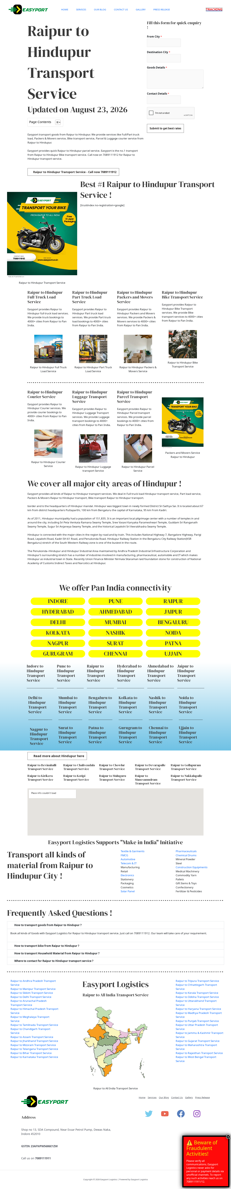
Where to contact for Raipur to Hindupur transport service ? (53, 961)
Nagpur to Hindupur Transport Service (39, 736)
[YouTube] (165, 1114)
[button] (214, 9)
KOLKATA (58, 633)
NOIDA (173, 633)
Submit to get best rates (165, 128)
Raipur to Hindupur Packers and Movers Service (135, 297)
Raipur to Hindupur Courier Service (45, 394)
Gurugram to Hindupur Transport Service (130, 735)
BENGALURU (173, 622)
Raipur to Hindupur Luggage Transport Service (89, 396)
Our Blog (100, 9)
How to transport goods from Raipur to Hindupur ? (48, 925)
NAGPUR (57, 643)
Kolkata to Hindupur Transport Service (128, 705)
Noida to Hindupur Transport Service (188, 705)
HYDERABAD (58, 611)
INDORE (58, 601)
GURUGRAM (58, 653)
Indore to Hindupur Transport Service (36, 673)
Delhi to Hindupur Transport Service (37, 705)
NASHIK (115, 633)
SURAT (115, 643)
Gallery (141, 9)
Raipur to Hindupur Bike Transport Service (182, 295)
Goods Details (157, 67)
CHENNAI (115, 653)
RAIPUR (173, 601)
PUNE (115, 601)
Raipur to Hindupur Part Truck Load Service (89, 297)
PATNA (173, 643)
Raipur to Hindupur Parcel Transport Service (134, 396)
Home (64, 9)
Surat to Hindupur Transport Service (67, 735)
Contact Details (158, 93)
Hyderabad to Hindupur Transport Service (129, 673)
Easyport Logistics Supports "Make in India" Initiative (115, 842)
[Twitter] (149, 1114)
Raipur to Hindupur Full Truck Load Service (45, 297)
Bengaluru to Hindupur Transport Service (100, 705)
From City (154, 36)
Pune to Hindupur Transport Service (66, 673)
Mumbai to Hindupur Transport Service (67, 705)
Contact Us (121, 9)
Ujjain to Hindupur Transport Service (188, 735)
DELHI (58, 622)
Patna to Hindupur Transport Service (97, 735)
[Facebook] (181, 1114)
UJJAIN (173, 653)
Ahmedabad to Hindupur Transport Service (160, 673)
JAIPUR (173, 611)
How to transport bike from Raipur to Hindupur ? (46, 946)
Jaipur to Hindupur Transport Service (186, 673)
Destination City (158, 52)
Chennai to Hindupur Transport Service (158, 735)
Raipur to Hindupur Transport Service (96, 673)
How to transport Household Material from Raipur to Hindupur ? (56, 953)
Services (81, 9)
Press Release (161, 9)
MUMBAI (115, 622)
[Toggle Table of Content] (56, 122)
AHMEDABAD (115, 611)
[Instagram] (197, 1114)
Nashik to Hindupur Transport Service (158, 705)
